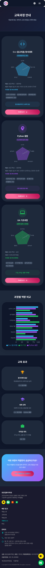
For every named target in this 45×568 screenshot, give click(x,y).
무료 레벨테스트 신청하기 (22, 474)
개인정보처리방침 (7, 561)
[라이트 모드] (34, 3)
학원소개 (4, 512)
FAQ (3, 524)
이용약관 (15, 561)
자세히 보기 (21, 112)
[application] (22, 69)
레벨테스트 (5, 521)
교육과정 (4, 515)
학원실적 (4, 518)
